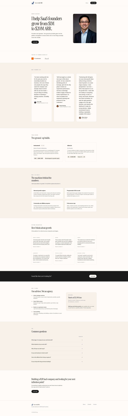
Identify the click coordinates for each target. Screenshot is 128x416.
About (87, 2)
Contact (95, 404)
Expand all (81, 336)
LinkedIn (89, 404)
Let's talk (93, 2)
